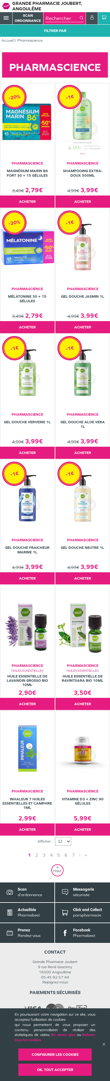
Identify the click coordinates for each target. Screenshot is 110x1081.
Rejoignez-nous (55, 982)
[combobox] (63, 18)
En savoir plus (63, 1035)
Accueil (7, 40)
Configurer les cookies (55, 1054)
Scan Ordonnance (28, 18)
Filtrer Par (55, 31)
